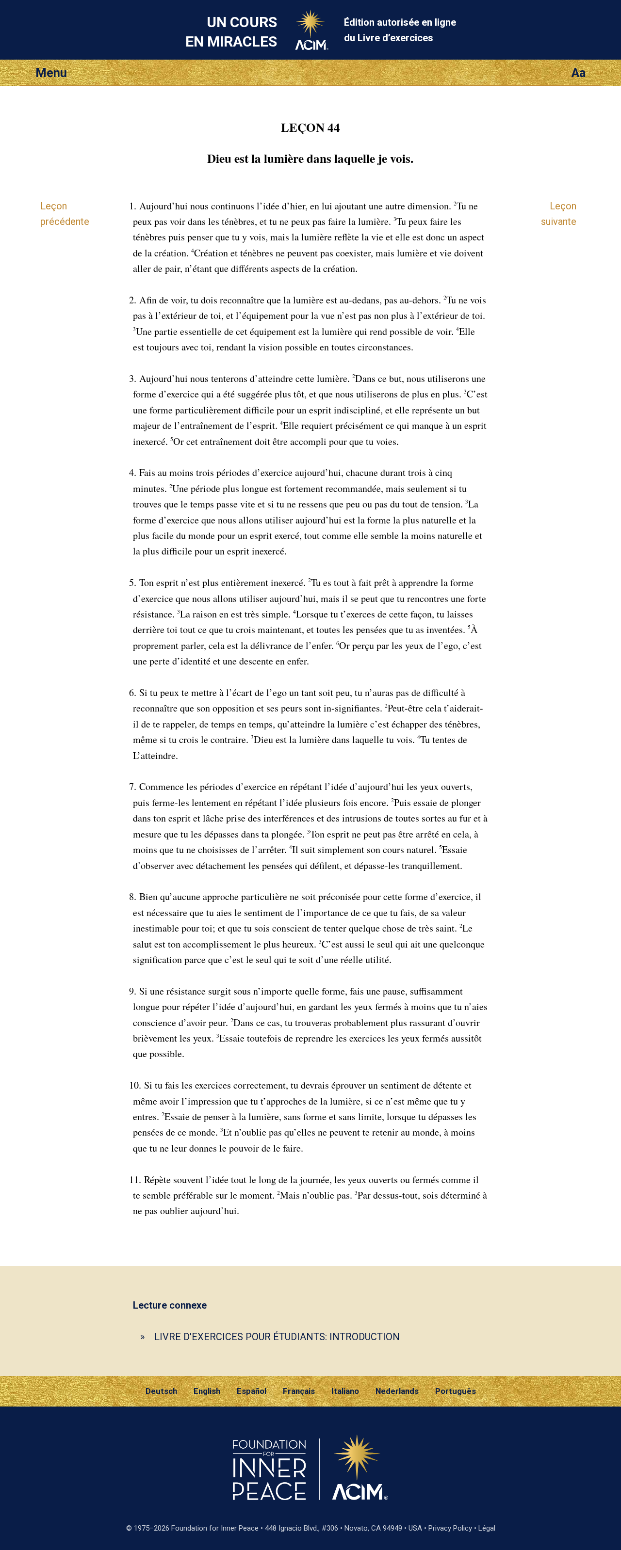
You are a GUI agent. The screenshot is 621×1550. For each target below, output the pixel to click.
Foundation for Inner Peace (215, 1528)
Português (455, 1391)
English (207, 1391)
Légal (486, 1528)
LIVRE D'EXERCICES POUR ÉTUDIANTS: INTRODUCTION (277, 1337)
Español (251, 1391)
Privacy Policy (450, 1528)
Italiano (345, 1391)
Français (299, 1391)
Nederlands (397, 1391)
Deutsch (161, 1391)
